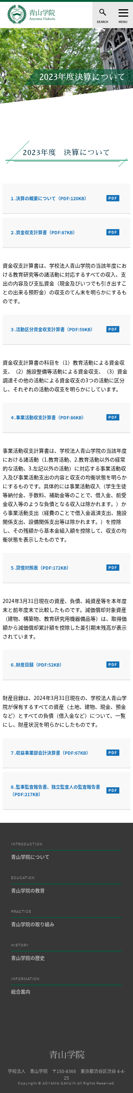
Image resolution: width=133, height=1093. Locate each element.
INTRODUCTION (26, 844)
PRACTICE (21, 911)
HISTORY (20, 945)
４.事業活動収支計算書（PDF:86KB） (48, 417)
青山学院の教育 (28, 890)
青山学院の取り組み (32, 924)
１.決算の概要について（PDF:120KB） (49, 198)
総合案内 (20, 991)
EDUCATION (23, 878)
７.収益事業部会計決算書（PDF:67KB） (50, 753)
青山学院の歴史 (28, 957)
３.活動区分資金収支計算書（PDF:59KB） (52, 329)
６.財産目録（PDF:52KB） (37, 664)
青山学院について (30, 856)
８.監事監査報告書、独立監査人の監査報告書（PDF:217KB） (55, 791)
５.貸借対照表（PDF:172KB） (40, 567)
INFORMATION (25, 979)
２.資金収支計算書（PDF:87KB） (43, 232)
